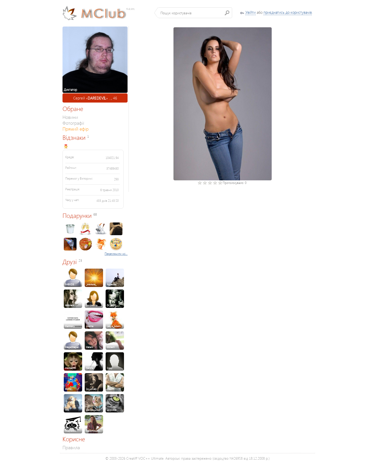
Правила (71, 447)
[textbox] (195, 12)
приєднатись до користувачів (288, 12)
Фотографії (73, 123)
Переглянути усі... (116, 254)
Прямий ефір (75, 129)
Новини (70, 117)
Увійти (250, 12)
